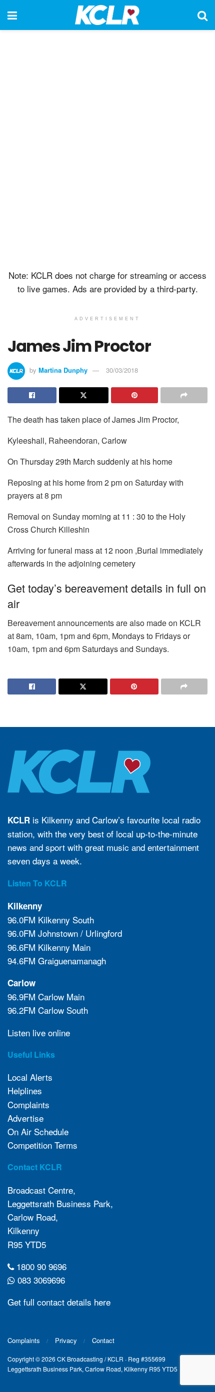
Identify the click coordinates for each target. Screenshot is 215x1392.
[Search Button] (203, 15)
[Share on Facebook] (32, 395)
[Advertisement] (107, 147)
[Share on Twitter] (83, 395)
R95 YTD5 (27, 1244)
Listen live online (39, 1032)
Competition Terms (43, 1145)
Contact (103, 1340)
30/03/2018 (122, 370)
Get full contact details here (59, 1302)
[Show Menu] (12, 15)
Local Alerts (30, 1077)
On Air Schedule (38, 1131)
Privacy (66, 1340)
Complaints (29, 1104)
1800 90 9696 (40, 1266)
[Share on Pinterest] (134, 395)
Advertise (26, 1118)
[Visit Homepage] (107, 15)
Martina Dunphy (63, 370)
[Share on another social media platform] (184, 395)
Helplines (25, 1090)
